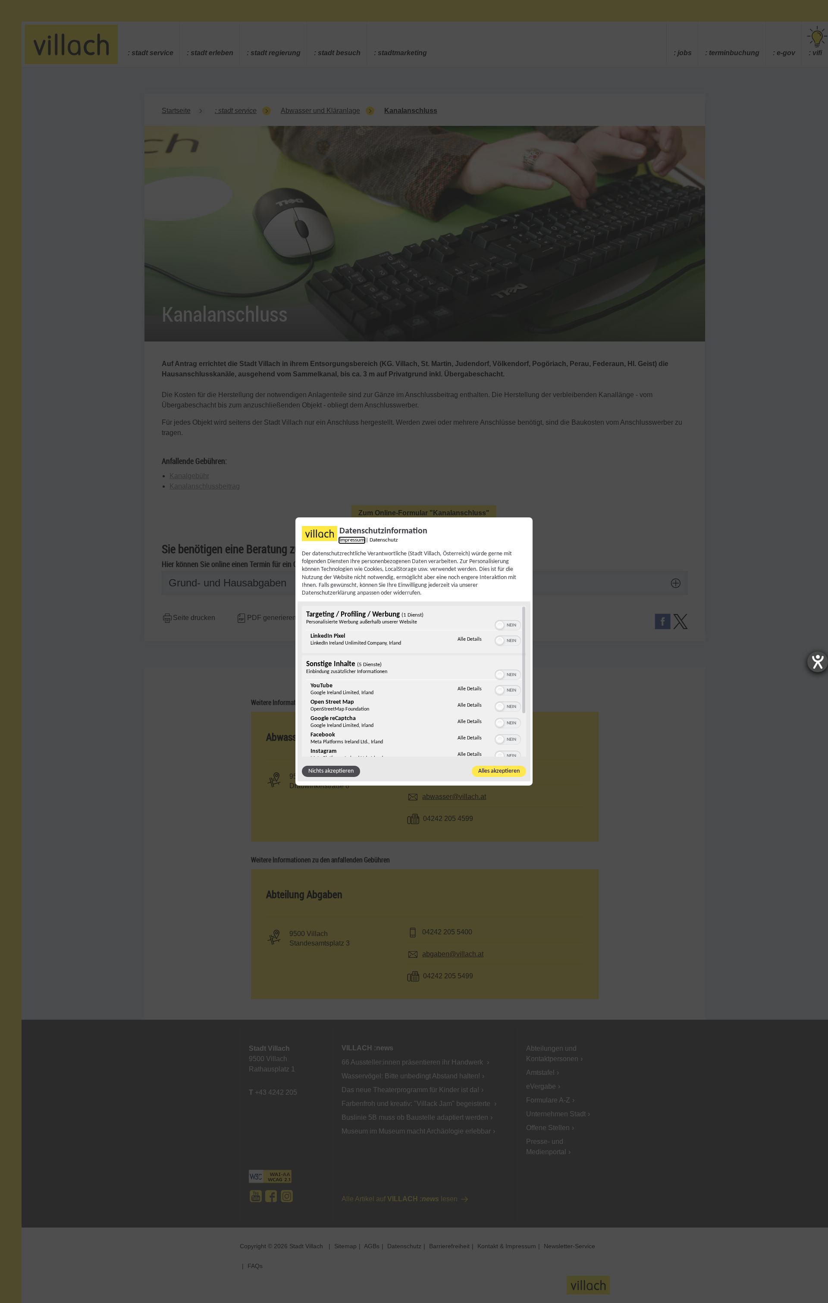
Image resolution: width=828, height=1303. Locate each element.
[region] (414, 681)
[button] (500, 625)
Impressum (351, 540)
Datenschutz (384, 540)
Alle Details (470, 639)
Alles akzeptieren (499, 771)
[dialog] (414, 651)
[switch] (508, 624)
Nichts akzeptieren (331, 771)
